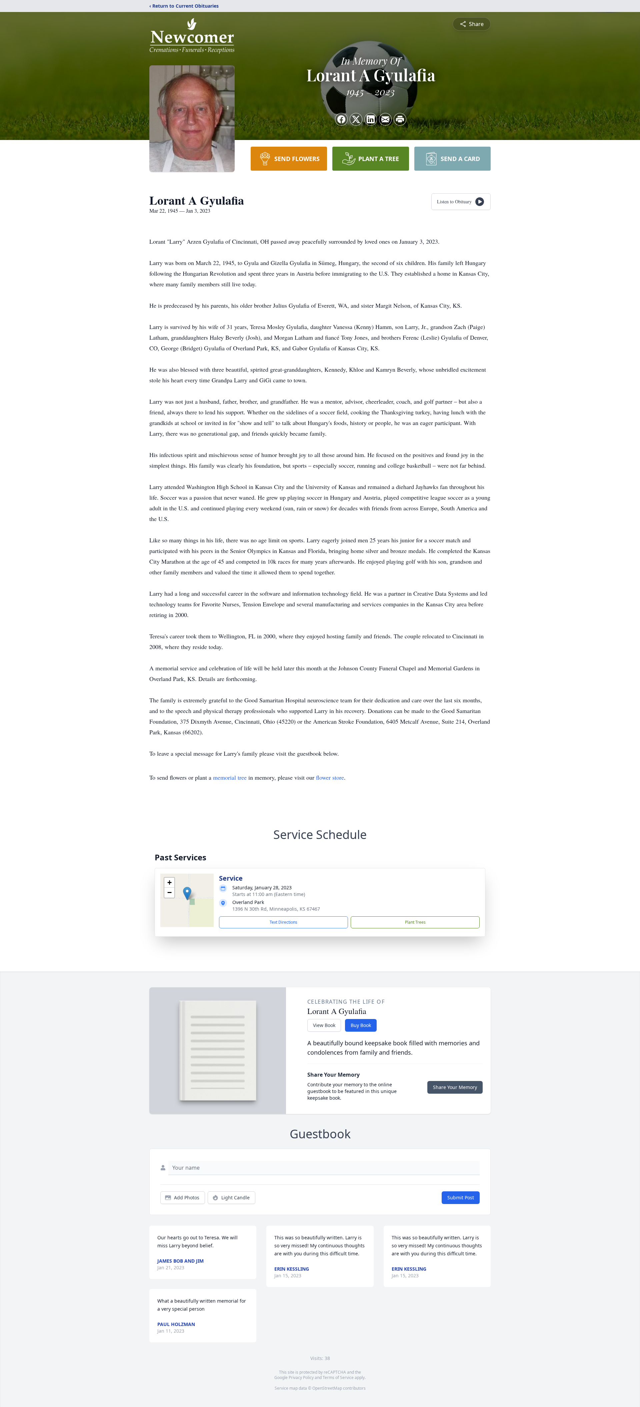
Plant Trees (415, 922)
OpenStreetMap (327, 1388)
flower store (330, 777)
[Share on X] (356, 119)
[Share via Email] (385, 119)
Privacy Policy (301, 1377)
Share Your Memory (455, 1087)
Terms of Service (338, 1377)
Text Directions (283, 922)
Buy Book (361, 1025)
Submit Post (460, 1197)
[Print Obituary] (400, 119)
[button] (187, 893)
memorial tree (230, 777)
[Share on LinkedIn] (371, 119)
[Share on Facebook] (341, 119)
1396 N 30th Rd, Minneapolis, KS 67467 (276, 909)
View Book (324, 1025)
